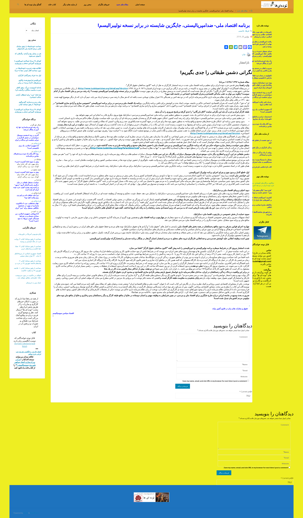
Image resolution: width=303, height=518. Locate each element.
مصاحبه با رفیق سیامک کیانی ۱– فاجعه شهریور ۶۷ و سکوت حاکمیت (27, 269)
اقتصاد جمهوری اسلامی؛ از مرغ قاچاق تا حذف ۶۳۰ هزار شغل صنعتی (28, 254)
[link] (18, 4)
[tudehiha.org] (274, 4)
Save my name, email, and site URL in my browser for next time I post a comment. (214, 380)
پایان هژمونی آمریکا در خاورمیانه (29, 234)
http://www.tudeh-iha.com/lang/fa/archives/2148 (115, 148)
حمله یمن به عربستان (33, 283)
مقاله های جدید (242, 11)
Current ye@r (245, 391)
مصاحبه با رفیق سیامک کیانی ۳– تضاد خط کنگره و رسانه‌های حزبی (28, 247)
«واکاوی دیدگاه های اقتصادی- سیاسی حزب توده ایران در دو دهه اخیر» (261, 184)
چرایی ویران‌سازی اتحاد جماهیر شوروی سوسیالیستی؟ (25, 362)
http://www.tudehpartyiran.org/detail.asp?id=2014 (103, 88)
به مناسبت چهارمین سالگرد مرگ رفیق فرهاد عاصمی (27, 103)
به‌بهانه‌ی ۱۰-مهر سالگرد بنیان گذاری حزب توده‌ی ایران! (28, 96)
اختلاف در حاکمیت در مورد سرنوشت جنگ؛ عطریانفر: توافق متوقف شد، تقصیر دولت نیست (28, 276)
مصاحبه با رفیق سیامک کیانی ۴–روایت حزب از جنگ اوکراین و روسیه (27, 240)
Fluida (25, 513)
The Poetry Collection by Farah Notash (24, 345)
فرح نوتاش (37, 143)
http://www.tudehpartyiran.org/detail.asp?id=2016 (215, 133)
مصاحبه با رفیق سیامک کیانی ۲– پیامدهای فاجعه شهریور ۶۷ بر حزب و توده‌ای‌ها (28, 262)
